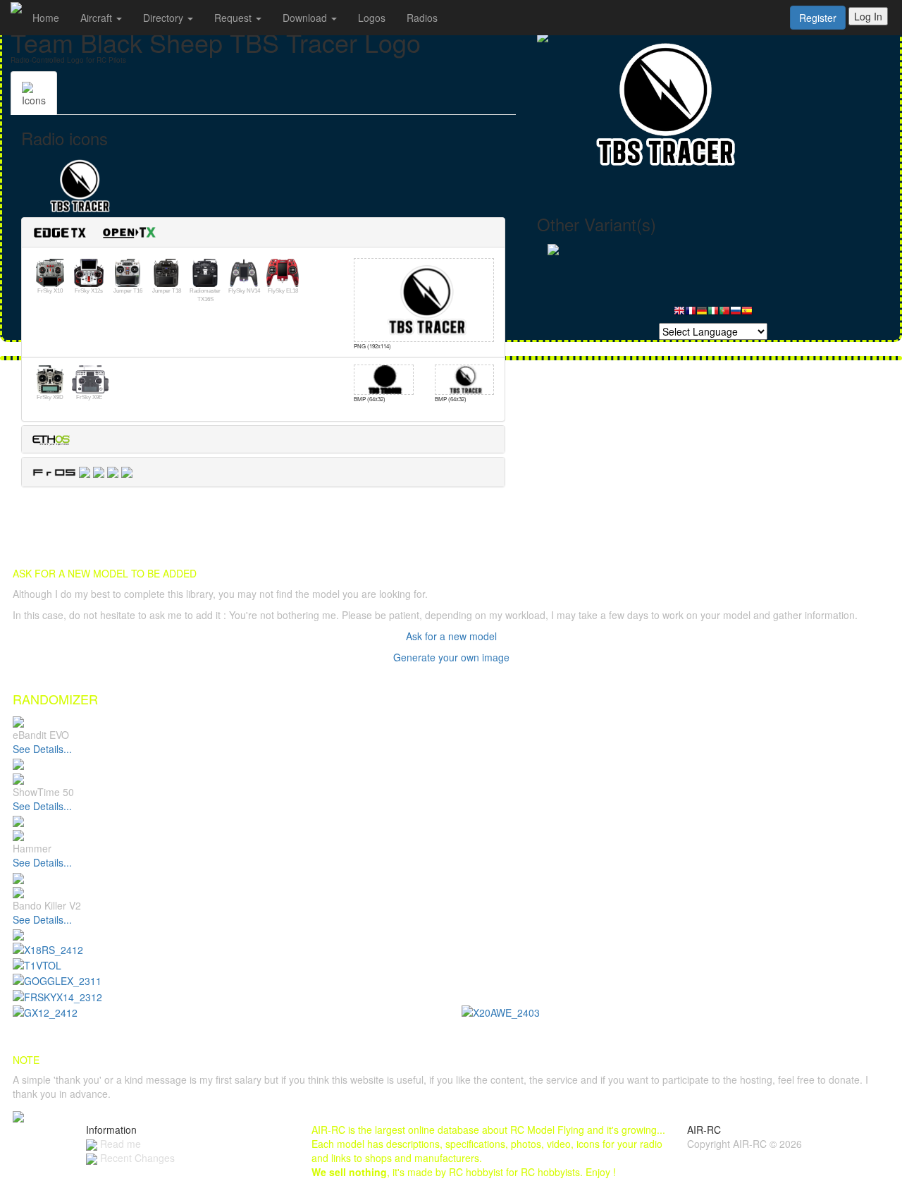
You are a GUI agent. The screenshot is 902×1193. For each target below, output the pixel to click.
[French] (690, 314)
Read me (119, 1144)
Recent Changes (136, 1158)
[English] (679, 314)
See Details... (42, 749)
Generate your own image (451, 657)
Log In (868, 16)
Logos (371, 18)
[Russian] (735, 314)
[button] (100, 231)
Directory (164, 18)
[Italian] (713, 314)
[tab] (263, 232)
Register (817, 18)
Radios (422, 18)
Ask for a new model (451, 636)
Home (45, 18)
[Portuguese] (724, 314)
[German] (702, 314)
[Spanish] (747, 314)
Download (306, 18)
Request (234, 18)
